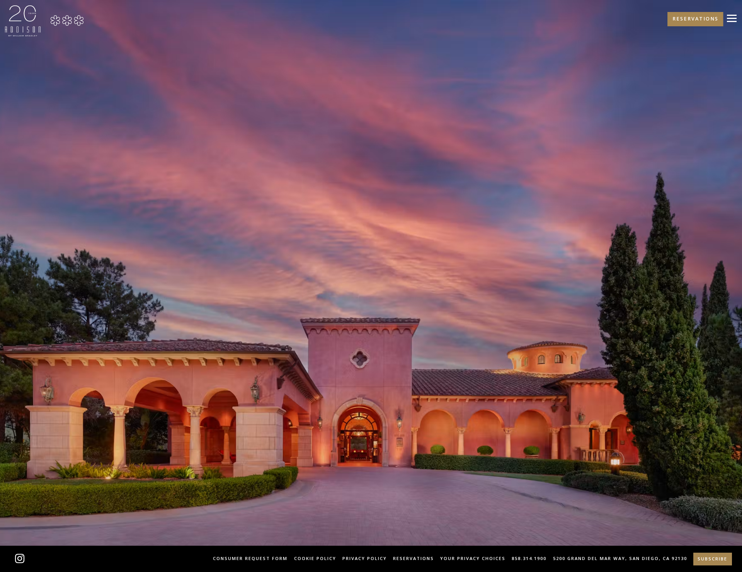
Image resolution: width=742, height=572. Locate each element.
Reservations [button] (695, 18)
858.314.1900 (529, 558)
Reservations (413, 558)
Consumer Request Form (250, 558)
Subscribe (712, 559)
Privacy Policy (364, 558)
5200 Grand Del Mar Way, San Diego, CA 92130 (620, 558)
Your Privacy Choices (472, 558)
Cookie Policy (315, 558)
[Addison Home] (23, 20)
